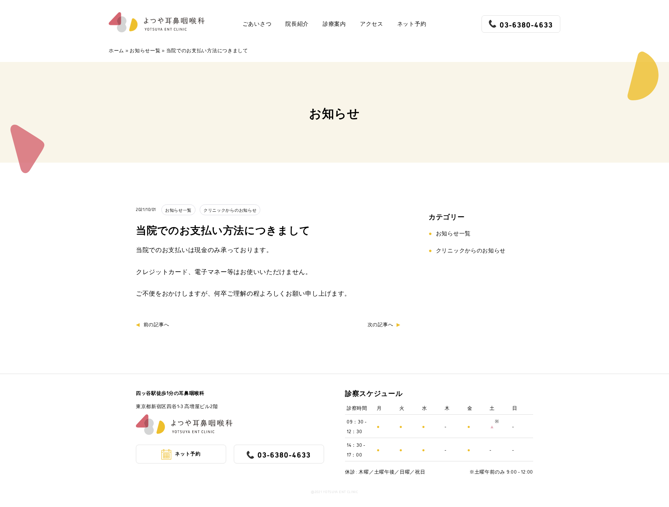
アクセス (371, 24)
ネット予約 (411, 24)
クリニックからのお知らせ (229, 210)
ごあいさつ (257, 24)
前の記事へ (156, 324)
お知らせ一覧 (145, 50)
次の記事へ (380, 324)
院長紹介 (297, 24)
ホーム (116, 50)
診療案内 (334, 24)
